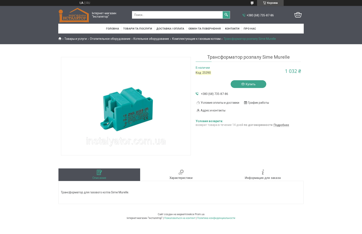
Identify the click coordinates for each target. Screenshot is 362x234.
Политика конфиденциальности (216, 218)
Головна (112, 28)
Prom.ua (199, 214)
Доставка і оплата (170, 28)
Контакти (232, 28)
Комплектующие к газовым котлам (196, 38)
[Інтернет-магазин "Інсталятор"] (74, 15)
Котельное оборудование (151, 38)
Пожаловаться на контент (179, 218)
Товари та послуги (137, 28)
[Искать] (226, 14)
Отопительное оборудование (110, 38)
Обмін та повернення (204, 28)
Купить (251, 84)
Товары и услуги (75, 38)
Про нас (250, 28)
